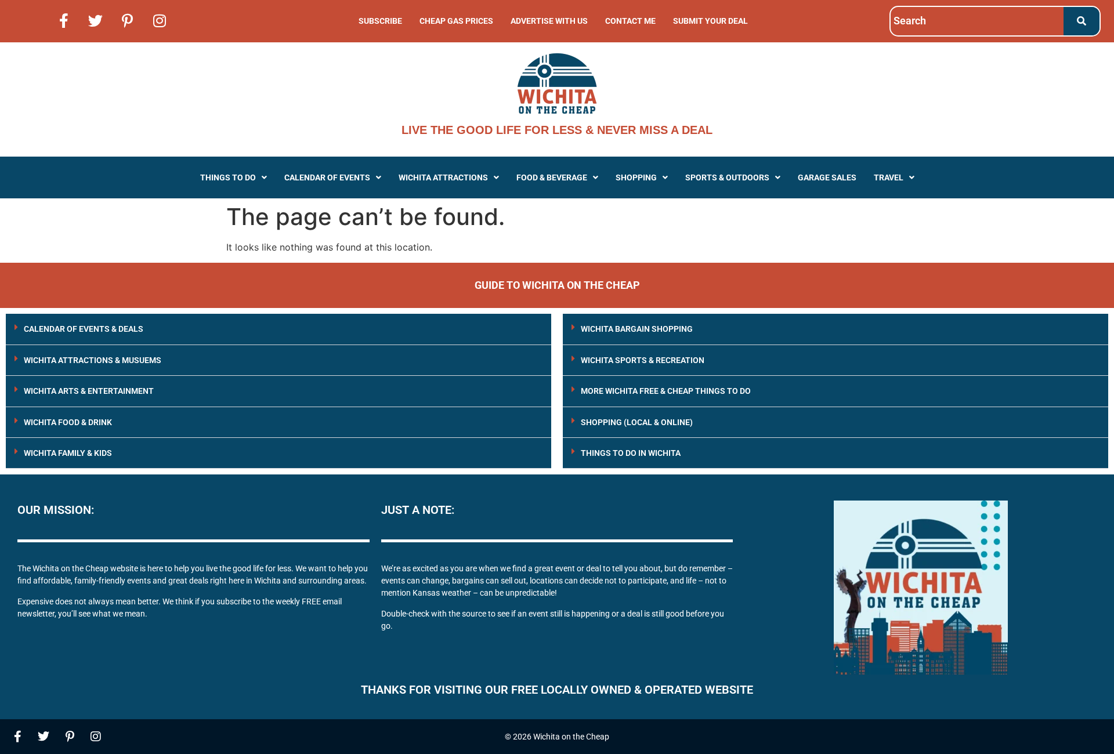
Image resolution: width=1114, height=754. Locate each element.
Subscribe (380, 21)
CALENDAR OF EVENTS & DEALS (83, 329)
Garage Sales (827, 177)
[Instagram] (159, 20)
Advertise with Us (549, 21)
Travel (888, 177)
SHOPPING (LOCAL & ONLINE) (637, 422)
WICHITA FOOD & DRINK (68, 422)
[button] (233, 177)
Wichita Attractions (443, 177)
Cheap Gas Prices (456, 21)
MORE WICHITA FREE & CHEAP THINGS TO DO (666, 391)
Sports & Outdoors (727, 177)
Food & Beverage (551, 177)
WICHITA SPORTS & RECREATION (642, 360)
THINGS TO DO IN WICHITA (631, 453)
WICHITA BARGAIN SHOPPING (637, 329)
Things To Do (228, 177)
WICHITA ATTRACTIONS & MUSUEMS (92, 360)
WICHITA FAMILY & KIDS (68, 453)
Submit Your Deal (710, 21)
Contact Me (630, 21)
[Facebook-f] (63, 20)
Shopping (636, 177)
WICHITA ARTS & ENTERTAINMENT (89, 391)
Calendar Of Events (327, 177)
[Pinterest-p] (127, 20)
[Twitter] (95, 20)
